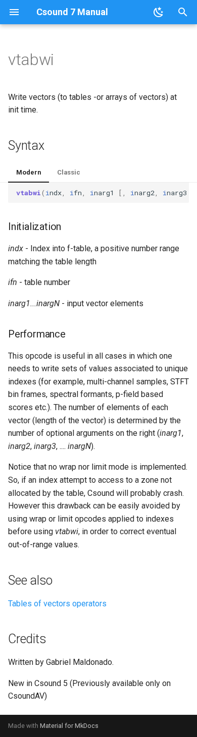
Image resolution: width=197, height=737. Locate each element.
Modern (28, 172)
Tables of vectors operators (57, 603)
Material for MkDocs (69, 725)
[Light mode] (159, 12)
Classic (68, 172)
